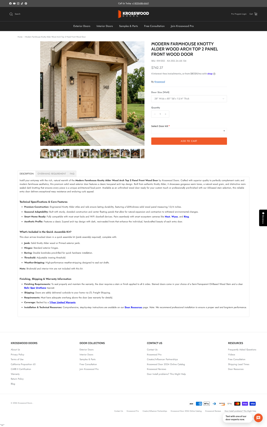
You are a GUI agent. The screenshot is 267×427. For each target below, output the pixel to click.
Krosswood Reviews (156, 369)
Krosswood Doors (25, 403)
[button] (243, 418)
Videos (231, 354)
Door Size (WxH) (160, 92)
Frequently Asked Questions (242, 349)
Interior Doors (105, 26)
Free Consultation (154, 26)
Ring (186, 216)
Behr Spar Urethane (35, 288)
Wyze (175, 216)
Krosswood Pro (154, 354)
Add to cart (189, 141)
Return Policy (17, 379)
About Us (15, 349)
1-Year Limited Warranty (62, 302)
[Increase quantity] (166, 114)
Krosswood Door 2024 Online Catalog (166, 364)
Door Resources (133, 307)
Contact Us (152, 349)
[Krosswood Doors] (133, 14)
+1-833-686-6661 (140, 3)
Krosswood (160, 81)
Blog (13, 384)
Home (20, 36)
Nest (167, 216)
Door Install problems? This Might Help (166, 374)
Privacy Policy (17, 354)
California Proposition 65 (23, 364)
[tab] (27, 174)
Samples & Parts (128, 26)
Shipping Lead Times (238, 364)
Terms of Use (17, 359)
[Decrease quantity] (154, 114)
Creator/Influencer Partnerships (162, 359)
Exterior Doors (81, 26)
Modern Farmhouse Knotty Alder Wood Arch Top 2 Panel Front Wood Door (55, 36)
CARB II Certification (21, 369)
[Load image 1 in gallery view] (92, 93)
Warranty (15, 374)
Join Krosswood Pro (182, 26)
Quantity (155, 107)
